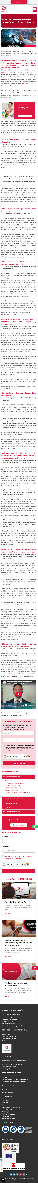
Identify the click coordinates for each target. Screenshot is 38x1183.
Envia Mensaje (19, 871)
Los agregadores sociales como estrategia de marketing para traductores (19, 942)
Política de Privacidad (15, 750)
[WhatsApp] (35, 826)
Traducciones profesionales (14, 783)
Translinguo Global (15, 674)
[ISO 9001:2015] (13, 1130)
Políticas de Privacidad (13, 858)
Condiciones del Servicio (21, 856)
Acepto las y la (18, 857)
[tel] (35, 968)
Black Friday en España (15, 902)
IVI (23, 84)
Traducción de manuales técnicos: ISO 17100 (16, 984)
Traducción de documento (14, 781)
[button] (35, 9)
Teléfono (6, 846)
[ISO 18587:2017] (21, 1130)
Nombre (5, 836)
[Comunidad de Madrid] (13, 1166)
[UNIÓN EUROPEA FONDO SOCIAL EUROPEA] (9, 1157)
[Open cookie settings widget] (3, 1180)
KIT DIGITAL (6, 1056)
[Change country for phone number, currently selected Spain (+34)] (4, 851)
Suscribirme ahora (18, 763)
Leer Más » (8, 913)
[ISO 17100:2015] (5, 1130)
